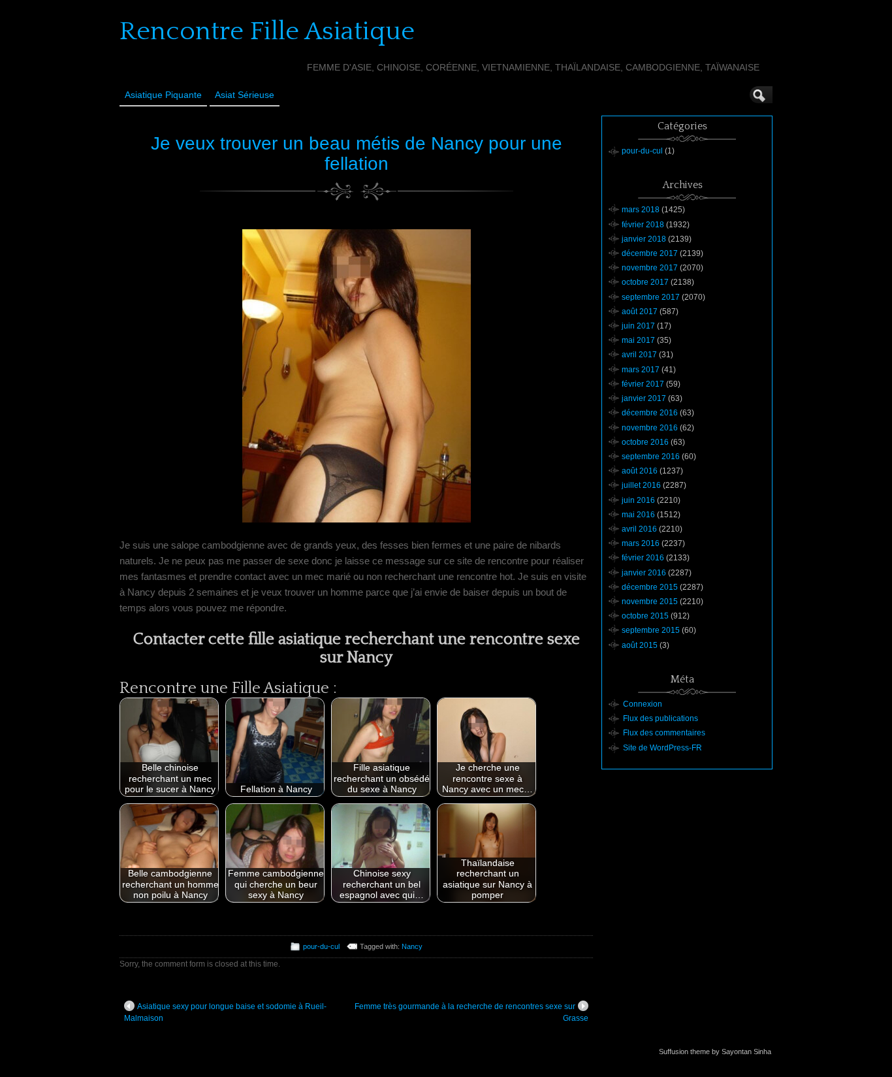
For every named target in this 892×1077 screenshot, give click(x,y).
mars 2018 (641, 209)
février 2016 (643, 557)
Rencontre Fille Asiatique (267, 31)
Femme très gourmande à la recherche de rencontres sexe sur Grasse (471, 1012)
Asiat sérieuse (244, 94)
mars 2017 (641, 369)
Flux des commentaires (664, 732)
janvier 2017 (644, 398)
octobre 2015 (645, 615)
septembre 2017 (651, 297)
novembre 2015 (650, 601)
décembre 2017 (650, 253)
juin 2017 (638, 325)
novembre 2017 (650, 267)
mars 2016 (641, 543)
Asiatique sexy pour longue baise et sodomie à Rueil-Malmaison (225, 1012)
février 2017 (643, 384)
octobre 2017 (645, 282)
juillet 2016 (641, 485)
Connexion (642, 704)
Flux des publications (660, 718)
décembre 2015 (650, 587)
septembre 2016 (651, 456)
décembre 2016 (650, 412)
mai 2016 (638, 514)
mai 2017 (638, 340)
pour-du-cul (321, 946)
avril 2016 (639, 529)
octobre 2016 (645, 442)
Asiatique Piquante (163, 94)
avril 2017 (639, 354)
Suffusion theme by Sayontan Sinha (715, 1051)
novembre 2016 (650, 427)
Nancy (412, 946)
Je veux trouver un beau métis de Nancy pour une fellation (356, 153)
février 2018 (643, 224)
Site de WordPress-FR (662, 747)
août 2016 (640, 470)
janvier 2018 (644, 239)
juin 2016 (638, 500)
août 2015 (640, 645)
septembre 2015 (651, 630)
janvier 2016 (644, 572)
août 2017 (640, 311)
